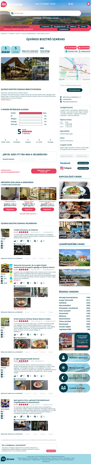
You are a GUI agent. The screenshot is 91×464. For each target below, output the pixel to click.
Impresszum (46, 461)
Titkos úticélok (83, 258)
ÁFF (20, 460)
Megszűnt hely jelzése (67, 156)
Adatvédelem (26, 460)
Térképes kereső (52, 18)
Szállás (60, 458)
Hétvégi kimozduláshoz (79, 256)
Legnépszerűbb (73, 259)
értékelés (16, 49)
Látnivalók (67, 458)
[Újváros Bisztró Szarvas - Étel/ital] (22, 302)
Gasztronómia (76, 191)
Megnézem (10, 209)
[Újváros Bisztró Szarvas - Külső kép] (22, 292)
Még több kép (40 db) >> (21, 309)
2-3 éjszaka (45, 27)
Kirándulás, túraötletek (76, 273)
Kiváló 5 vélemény (26, 131)
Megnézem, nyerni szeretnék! (43, 171)
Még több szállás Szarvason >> (29, 214)
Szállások (62, 303)
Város (73, 458)
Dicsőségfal (45, 4)
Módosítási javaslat (81, 156)
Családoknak (63, 29)
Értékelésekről (36, 460)
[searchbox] (45, 13)
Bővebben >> (17, 280)
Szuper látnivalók (64, 258)
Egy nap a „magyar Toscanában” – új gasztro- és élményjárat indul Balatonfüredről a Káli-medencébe (74, 280)
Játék (37, 4)
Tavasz (83, 27)
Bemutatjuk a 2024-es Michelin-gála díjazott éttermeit (73, 195)
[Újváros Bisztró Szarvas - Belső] (22, 250)
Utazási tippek (63, 259)
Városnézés (63, 313)
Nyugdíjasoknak (60, 27)
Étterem (54, 458)
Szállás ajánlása (22, 458)
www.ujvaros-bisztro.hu (70, 102)
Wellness (73, 27)
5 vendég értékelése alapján (14, 109)
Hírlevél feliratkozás (67, 460)
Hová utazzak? (74, 258)
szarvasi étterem (30, 53)
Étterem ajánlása (33, 458)
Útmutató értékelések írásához (51, 460)
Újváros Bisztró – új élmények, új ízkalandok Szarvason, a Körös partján (74, 234)
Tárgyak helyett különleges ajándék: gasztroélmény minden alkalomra (74, 214)
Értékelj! (37, 18)
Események (63, 324)
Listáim (53, 4)
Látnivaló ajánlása (45, 458)
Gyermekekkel (65, 305)
